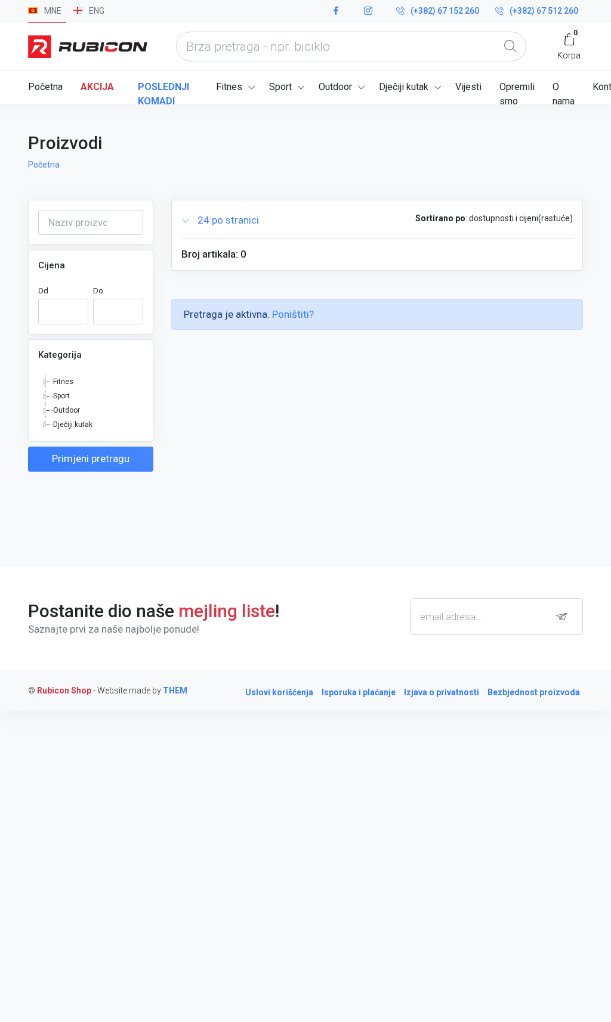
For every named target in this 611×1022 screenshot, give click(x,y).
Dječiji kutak (403, 86)
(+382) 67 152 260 (445, 11)
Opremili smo (517, 92)
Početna (45, 86)
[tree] (90, 403)
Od (43, 290)
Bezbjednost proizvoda (533, 692)
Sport (280, 86)
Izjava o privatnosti (441, 692)
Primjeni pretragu (90, 458)
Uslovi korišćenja (279, 692)
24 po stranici (227, 220)
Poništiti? (293, 314)
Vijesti (468, 86)
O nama (564, 92)
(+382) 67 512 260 (544, 11)
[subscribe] (564, 616)
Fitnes (229, 86)
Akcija (97, 86)
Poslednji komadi (163, 92)
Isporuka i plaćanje (359, 692)
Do (98, 290)
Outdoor (335, 86)
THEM (175, 690)
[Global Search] (510, 46)
